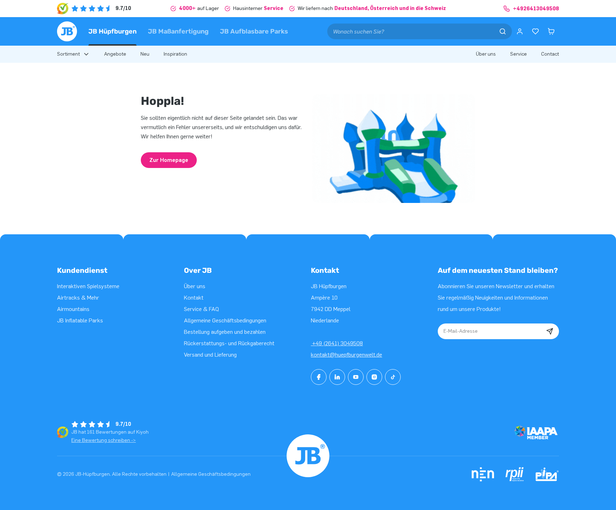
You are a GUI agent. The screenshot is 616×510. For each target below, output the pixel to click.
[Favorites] (535, 31)
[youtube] (356, 377)
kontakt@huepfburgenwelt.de (346, 354)
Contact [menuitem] (550, 54)
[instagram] (374, 377)
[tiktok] (393, 377)
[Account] (520, 31)
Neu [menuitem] (144, 54)
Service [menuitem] (518, 54)
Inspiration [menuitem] (175, 54)
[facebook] (319, 377)
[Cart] (551, 31)
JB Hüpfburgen (112, 31)
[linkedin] (337, 377)
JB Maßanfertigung (178, 31)
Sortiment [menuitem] (68, 54)
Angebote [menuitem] (115, 54)
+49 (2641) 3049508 (337, 343)
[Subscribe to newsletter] (549, 331)
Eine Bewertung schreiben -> (103, 440)
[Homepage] (67, 31)
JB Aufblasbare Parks (254, 31)
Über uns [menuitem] (486, 54)
